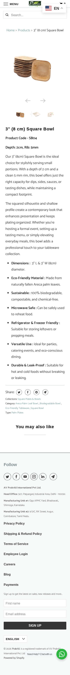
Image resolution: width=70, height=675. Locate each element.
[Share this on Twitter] (18, 392)
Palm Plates (17, 413)
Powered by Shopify (14, 658)
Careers (9, 564)
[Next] (42, 100)
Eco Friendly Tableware (17, 408)
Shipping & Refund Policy (23, 533)
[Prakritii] (35, 4)
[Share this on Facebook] (27, 392)
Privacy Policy (14, 523)
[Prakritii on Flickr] (49, 477)
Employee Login (16, 554)
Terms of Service (16, 544)
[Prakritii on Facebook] (17, 477)
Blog (7, 574)
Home (10, 30)
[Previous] (27, 100)
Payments (11, 584)
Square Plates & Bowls (29, 399)
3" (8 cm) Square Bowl (29, 129)
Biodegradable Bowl (50, 404)
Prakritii (16, 649)
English (13, 639)
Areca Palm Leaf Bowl (27, 404)
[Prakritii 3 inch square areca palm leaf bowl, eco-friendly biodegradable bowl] (35, 66)
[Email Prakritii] (54, 477)
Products (24, 30)
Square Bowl (37, 408)
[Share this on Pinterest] (36, 392)
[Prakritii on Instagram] (34, 477)
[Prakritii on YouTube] (25, 477)
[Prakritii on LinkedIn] (43, 477)
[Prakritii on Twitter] (8, 477)
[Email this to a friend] (44, 392)
